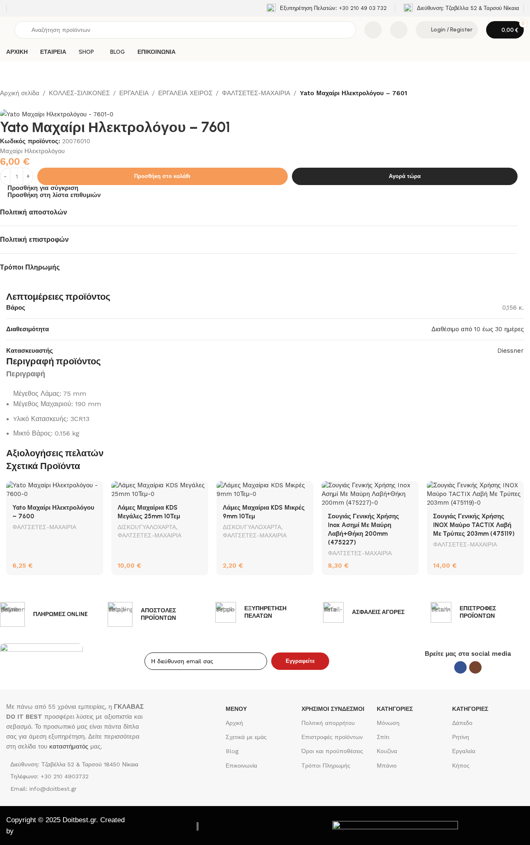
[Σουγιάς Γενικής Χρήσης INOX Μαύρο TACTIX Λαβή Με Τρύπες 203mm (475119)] (475, 494)
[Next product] (25, 104)
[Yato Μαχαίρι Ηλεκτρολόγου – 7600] (54, 489)
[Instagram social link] (475, 667)
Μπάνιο (387, 765)
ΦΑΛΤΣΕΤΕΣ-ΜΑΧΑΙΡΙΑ (256, 93)
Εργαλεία (463, 751)
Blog (232, 751)
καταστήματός (67, 746)
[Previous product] (5, 104)
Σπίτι (383, 737)
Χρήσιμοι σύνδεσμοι (332, 708)
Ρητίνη (460, 737)
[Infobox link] (327, 8)
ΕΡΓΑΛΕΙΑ (134, 93)
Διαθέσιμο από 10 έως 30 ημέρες (477, 329)
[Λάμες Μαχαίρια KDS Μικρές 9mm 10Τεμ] (265, 489)
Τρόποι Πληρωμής (325, 765)
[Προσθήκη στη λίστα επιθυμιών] (92, 490)
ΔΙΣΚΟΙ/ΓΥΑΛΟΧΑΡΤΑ (147, 527)
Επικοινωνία (241, 765)
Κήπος (461, 765)
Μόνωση (388, 723)
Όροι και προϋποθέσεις (332, 751)
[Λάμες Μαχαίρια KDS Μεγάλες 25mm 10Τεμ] (159, 489)
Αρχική (234, 723)
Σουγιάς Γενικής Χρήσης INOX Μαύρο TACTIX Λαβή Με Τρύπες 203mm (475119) (474, 525)
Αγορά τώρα (405, 176)
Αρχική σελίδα (19, 93)
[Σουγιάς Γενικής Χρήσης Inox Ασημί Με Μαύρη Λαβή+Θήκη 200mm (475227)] (370, 494)
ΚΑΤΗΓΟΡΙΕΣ (395, 708)
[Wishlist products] (399, 30)
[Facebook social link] (460, 667)
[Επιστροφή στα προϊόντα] (15, 104)
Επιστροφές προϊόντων (332, 737)
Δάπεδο (462, 723)
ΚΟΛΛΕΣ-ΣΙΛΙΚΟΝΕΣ (79, 93)
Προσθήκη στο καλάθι (162, 176)
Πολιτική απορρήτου (328, 723)
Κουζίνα (387, 751)
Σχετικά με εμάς (246, 737)
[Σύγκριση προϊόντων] (373, 30)
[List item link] (75, 776)
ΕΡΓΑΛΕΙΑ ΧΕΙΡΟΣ (185, 93)
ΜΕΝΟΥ (236, 708)
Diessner (510, 350)
